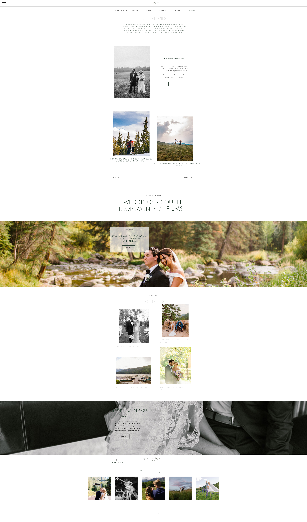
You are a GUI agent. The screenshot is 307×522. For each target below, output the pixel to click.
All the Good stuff (171, 59)
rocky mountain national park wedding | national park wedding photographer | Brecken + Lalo (174, 68)
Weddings (182, 59)
